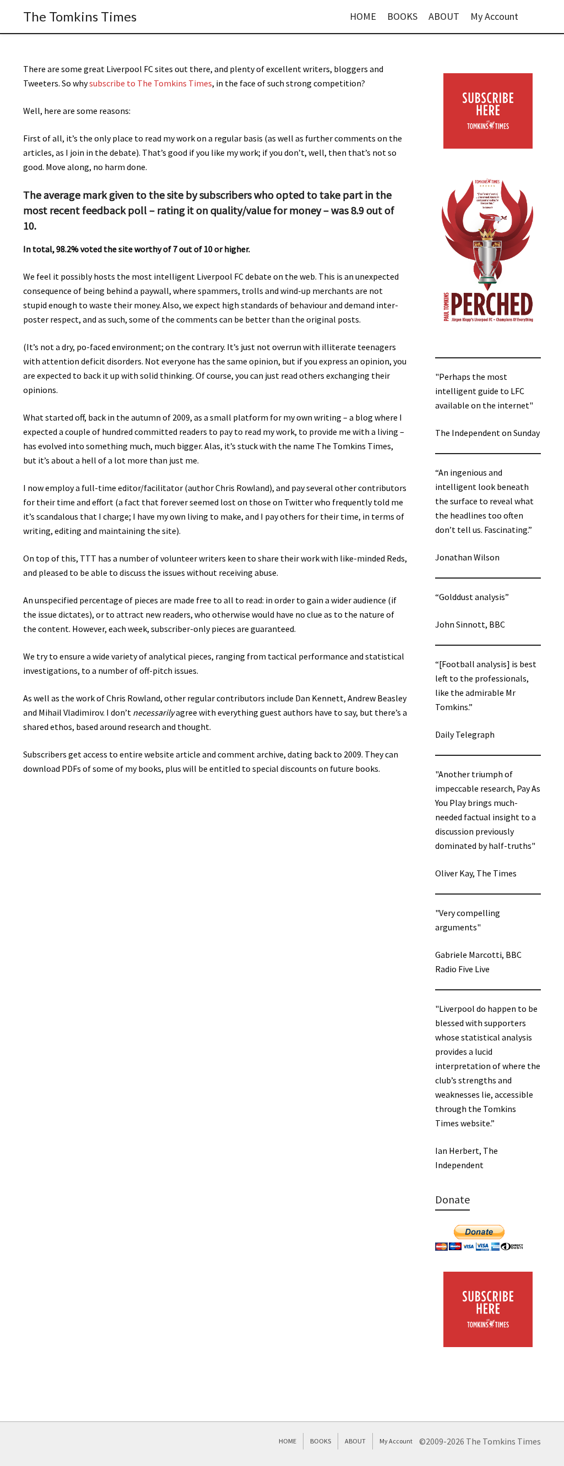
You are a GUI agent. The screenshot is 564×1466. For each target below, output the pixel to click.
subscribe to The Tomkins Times (150, 83)
